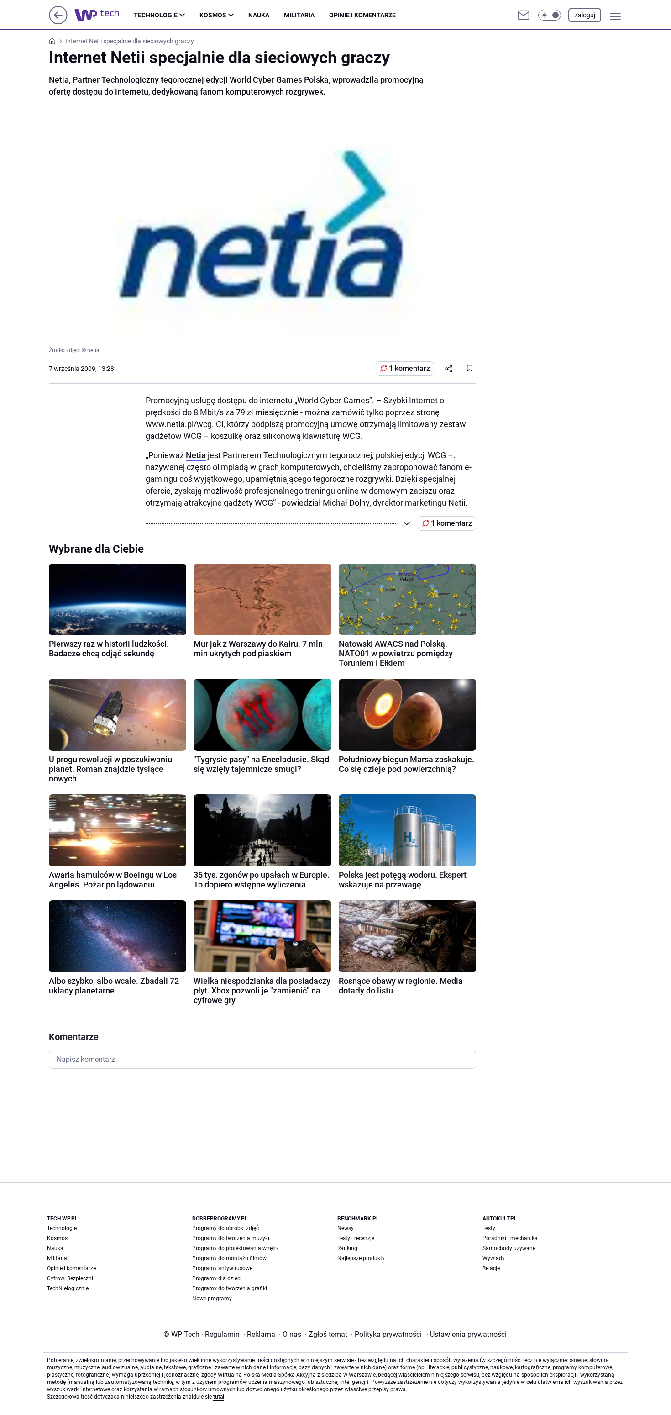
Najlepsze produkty (361, 1258)
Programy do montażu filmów (229, 1258)
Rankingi (348, 1248)
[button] (549, 15)
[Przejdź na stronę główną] (58, 21)
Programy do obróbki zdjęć (225, 1228)
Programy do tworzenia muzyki (230, 1238)
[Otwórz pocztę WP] (523, 15)
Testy (488, 1228)
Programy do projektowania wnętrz (235, 1248)
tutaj (218, 1397)
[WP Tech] (104, 15)
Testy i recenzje (355, 1238)
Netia (196, 455)
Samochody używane (508, 1248)
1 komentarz (409, 368)
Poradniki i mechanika (510, 1238)
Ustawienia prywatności (466, 1334)
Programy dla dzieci (216, 1278)
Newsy (345, 1228)
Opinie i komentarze (362, 15)
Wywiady (493, 1258)
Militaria (299, 15)
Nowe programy (212, 1298)
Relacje (491, 1268)
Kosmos (212, 15)
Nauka (258, 15)
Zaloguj (584, 15)
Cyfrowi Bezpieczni (70, 1278)
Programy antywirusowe (222, 1268)
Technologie (156, 15)
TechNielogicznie (68, 1288)
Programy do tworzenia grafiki (229, 1288)
